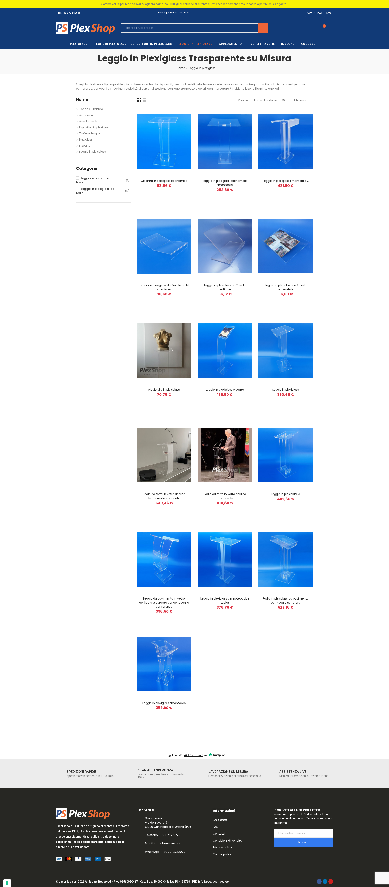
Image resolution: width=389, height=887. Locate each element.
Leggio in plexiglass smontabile (164, 703)
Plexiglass (85, 139)
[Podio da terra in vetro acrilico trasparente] (225, 455)
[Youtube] (301, 13)
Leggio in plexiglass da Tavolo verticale (225, 287)
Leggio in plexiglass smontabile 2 (286, 181)
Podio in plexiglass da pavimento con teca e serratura (286, 600)
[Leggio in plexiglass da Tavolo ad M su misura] (164, 246)
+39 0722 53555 (71, 12)
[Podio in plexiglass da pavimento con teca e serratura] (285, 559)
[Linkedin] (294, 13)
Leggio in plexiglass (285, 390)
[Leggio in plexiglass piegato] (225, 351)
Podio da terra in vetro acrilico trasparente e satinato (164, 496)
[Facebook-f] (288, 13)
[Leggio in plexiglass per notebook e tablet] (225, 559)
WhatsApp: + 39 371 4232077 (165, 852)
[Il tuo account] (331, 28)
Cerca (263, 28)
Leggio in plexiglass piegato (225, 390)
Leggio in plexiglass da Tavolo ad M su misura (164, 287)
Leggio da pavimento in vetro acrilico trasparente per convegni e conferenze (164, 602)
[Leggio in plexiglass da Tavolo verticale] (225, 246)
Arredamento (88, 121)
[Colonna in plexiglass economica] (164, 142)
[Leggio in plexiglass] (285, 351)
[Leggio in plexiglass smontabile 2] (285, 142)
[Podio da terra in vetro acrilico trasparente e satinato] (164, 455)
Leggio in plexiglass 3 (285, 494)
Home (82, 99)
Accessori (86, 115)
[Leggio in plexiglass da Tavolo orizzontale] (285, 246)
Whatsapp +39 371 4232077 (173, 12)
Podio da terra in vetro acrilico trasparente (225, 496)
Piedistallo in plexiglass (164, 390)
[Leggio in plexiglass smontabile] (164, 664)
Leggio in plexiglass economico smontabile (225, 183)
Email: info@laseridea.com (163, 843)
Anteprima (181, 115)
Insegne (84, 146)
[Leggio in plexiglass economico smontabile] (225, 142)
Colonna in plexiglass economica (164, 181)
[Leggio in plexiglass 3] (285, 455)
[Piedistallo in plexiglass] (164, 351)
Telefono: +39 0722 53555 (163, 835)
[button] (314, 13)
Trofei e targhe (89, 133)
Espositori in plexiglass (94, 127)
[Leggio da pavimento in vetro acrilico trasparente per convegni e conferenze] (164, 559)
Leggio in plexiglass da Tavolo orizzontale (285, 287)
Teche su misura (91, 109)
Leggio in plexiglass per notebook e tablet (224, 600)
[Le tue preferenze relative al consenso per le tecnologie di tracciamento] (7, 883)
